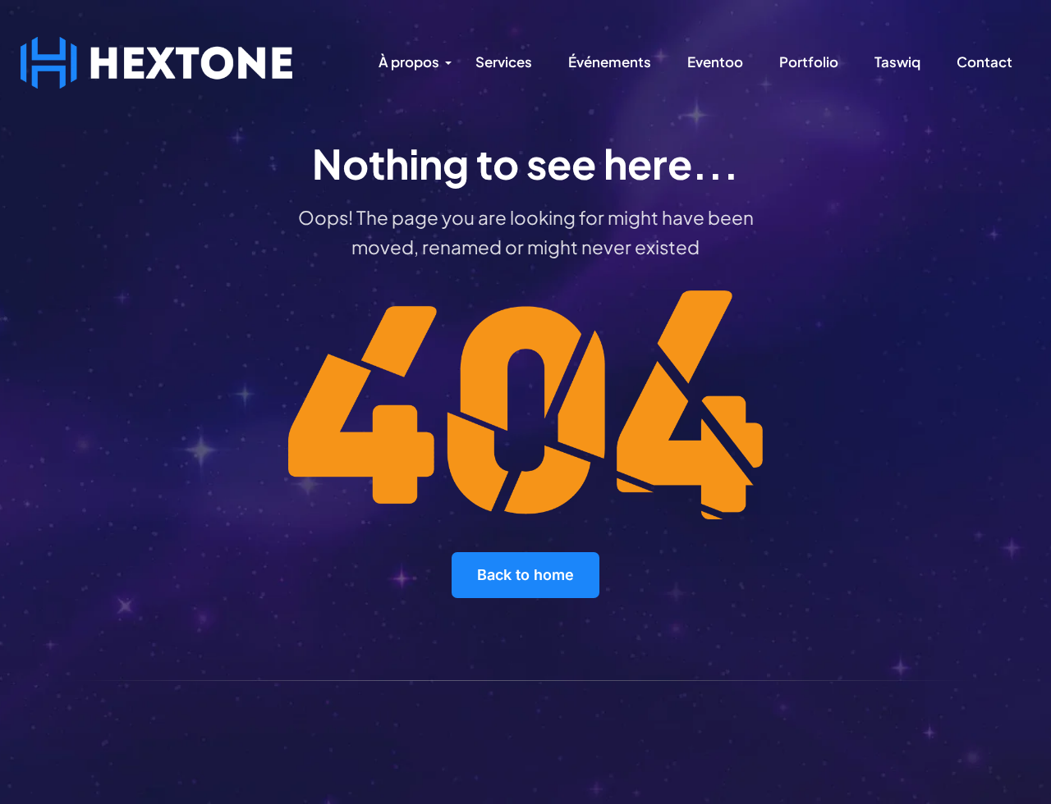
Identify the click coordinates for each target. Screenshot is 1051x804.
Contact (984, 62)
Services (503, 62)
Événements (609, 62)
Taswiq (897, 62)
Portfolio (808, 62)
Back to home (525, 574)
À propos (409, 62)
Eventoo (715, 62)
